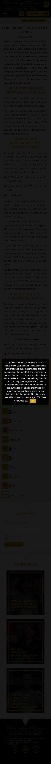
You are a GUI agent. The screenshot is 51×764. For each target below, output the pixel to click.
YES (33, 401)
